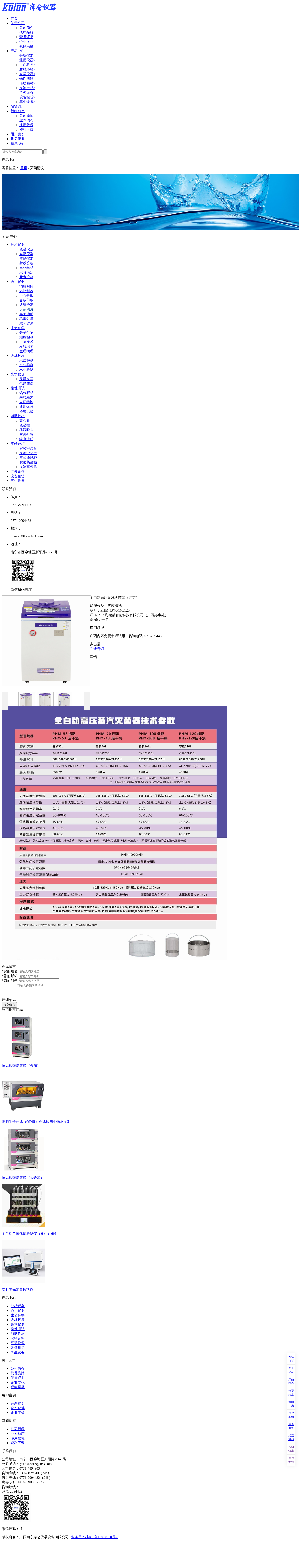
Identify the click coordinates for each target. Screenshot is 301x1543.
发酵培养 (26, 346)
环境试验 (26, 411)
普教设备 (27, 92)
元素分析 (26, 277)
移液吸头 (26, 430)
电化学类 (26, 268)
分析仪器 (27, 55)
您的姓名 (10, 971)
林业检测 (26, 369)
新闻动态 (18, 111)
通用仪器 (27, 60)
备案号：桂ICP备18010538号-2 (94, 1537)
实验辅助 (26, 314)
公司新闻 (26, 116)
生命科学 (27, 65)
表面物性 (26, 402)
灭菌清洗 (26, 309)
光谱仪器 (26, 254)
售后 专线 (291, 1460)
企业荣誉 (18, 1412)
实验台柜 (27, 88)
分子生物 (26, 332)
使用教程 (26, 125)
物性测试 (27, 78)
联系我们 (18, 143)
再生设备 (27, 102)
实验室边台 (28, 448)
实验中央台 (28, 453)
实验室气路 (28, 467)
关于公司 (18, 23)
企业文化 (26, 41)
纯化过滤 (26, 323)
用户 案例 (291, 1415)
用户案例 (18, 134)
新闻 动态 (291, 1403)
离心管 (24, 420)
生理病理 (26, 351)
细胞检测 (26, 337)
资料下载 (26, 129)
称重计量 (26, 319)
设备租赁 (27, 97)
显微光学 (26, 379)
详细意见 (9, 1000)
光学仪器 (27, 74)
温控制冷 (26, 291)
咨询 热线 (291, 1448)
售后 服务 (291, 1426)
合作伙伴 (18, 1408)
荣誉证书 (26, 37)
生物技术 (26, 342)
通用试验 (26, 407)
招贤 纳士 (291, 1392)
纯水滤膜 (26, 439)
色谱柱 (24, 425)
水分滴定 (26, 272)
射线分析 (26, 263)
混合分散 (26, 295)
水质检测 (26, 360)
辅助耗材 (27, 83)
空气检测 (26, 365)
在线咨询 (97, 649)
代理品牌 (26, 32)
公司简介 (26, 28)
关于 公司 (291, 1370)
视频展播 (26, 46)
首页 (14, 18)
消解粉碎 (26, 286)
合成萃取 (26, 300)
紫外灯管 (26, 434)
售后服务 (18, 139)
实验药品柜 (28, 462)
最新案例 (18, 1403)
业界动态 (26, 120)
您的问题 (10, 980)
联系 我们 (291, 1437)
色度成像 (26, 383)
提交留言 (9, 1004)
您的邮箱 (10, 976)
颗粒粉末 (26, 397)
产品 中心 (291, 1381)
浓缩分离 (26, 305)
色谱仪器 (26, 249)
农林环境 (27, 69)
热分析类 (26, 393)
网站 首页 (291, 1358)
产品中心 (18, 51)
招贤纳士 (18, 106)
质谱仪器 (26, 258)
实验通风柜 (28, 457)
